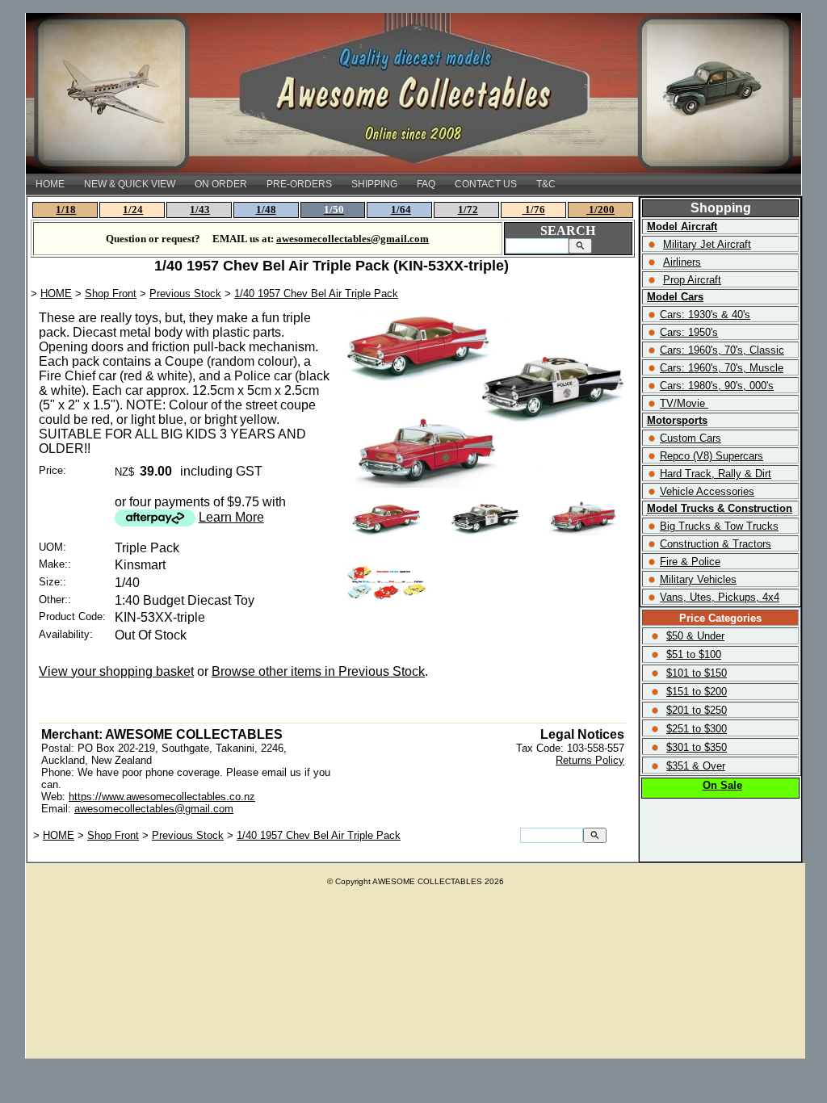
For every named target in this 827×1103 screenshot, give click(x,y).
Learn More (231, 517)
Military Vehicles (698, 579)
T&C (546, 184)
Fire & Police (690, 562)
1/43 (200, 209)
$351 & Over (695, 766)
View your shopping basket (116, 671)
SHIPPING (374, 184)
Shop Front (110, 293)
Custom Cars (690, 438)
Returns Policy (590, 760)
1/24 (133, 209)
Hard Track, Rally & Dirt (715, 474)
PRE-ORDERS (299, 184)
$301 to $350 (696, 747)
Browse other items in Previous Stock (318, 671)
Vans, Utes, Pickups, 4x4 (719, 597)
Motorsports (677, 420)
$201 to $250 (696, 710)
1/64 (401, 209)
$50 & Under (695, 636)
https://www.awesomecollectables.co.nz (162, 797)
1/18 (66, 209)
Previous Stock (185, 293)
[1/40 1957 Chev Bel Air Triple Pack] (486, 483)
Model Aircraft (682, 226)
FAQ (426, 184)
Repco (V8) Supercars (711, 456)
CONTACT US (486, 184)
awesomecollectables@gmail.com (153, 809)
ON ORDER (221, 184)
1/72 (468, 209)
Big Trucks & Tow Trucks (719, 526)
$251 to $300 (696, 729)
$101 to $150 (696, 673)
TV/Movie (682, 403)
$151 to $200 (696, 692)
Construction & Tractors (715, 544)
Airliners (682, 262)
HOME (50, 184)
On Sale (722, 785)
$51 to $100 (693, 654)
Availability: (66, 634)
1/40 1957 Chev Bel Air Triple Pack (316, 293)
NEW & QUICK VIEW (129, 184)
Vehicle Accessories (707, 491)
